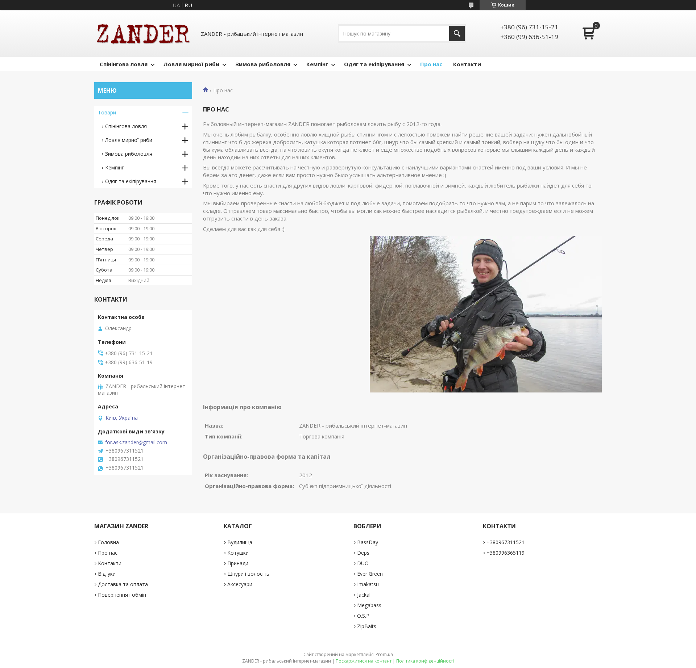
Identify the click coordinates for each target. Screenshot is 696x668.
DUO (363, 563)
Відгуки (107, 573)
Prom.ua (384, 654)
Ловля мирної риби (191, 64)
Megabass (369, 605)
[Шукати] (457, 33)
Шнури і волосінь (248, 573)
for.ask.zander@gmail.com (136, 442)
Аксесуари (239, 584)
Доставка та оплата (123, 584)
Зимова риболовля (262, 64)
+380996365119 (505, 552)
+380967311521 (505, 542)
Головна (108, 542)
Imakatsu (368, 584)
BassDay (367, 542)
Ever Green (370, 573)
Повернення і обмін (122, 594)
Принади (237, 563)
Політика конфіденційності (425, 661)
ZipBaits (366, 626)
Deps (363, 552)
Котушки (238, 552)
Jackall (364, 594)
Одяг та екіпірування (374, 64)
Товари (107, 112)
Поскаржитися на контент (364, 661)
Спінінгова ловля (124, 64)
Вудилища (239, 542)
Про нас (431, 64)
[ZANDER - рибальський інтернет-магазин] (143, 33)
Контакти (467, 64)
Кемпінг (317, 64)
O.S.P (363, 615)
